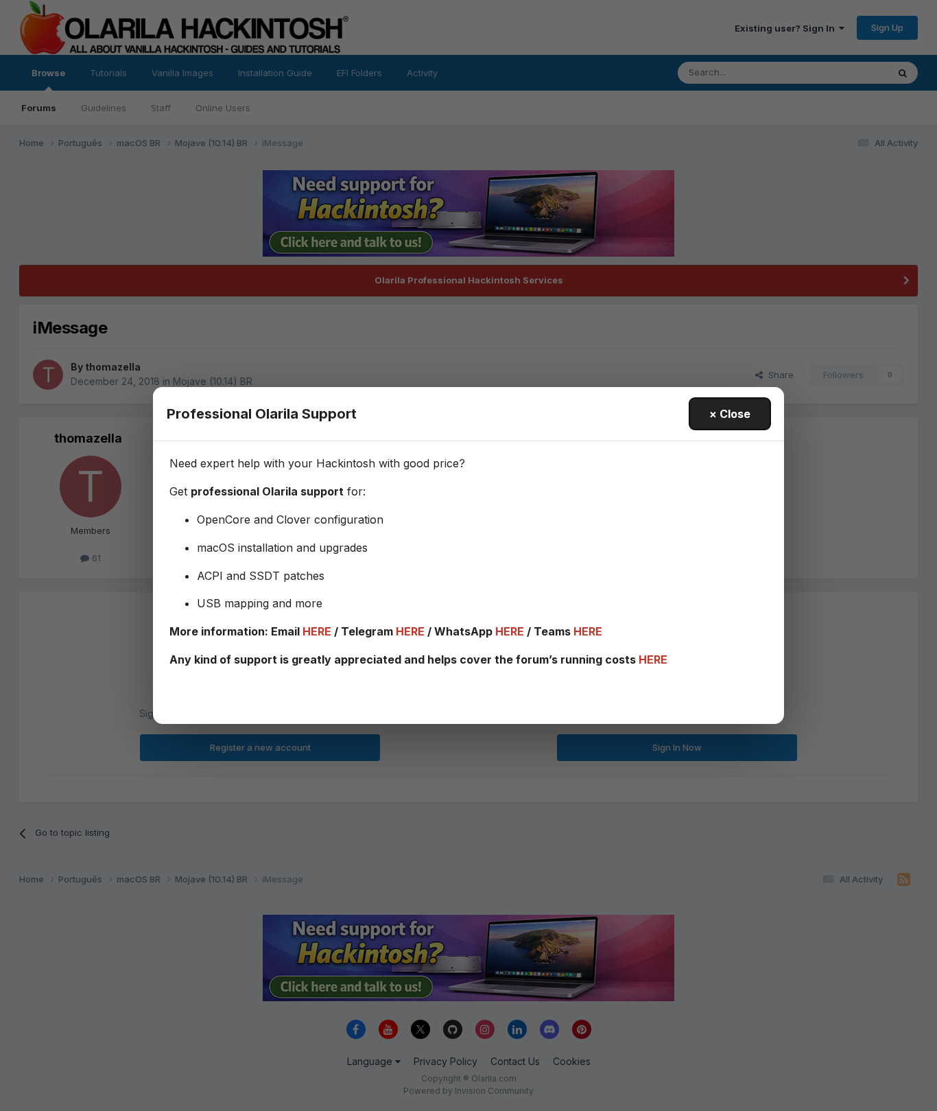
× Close (729, 414)
